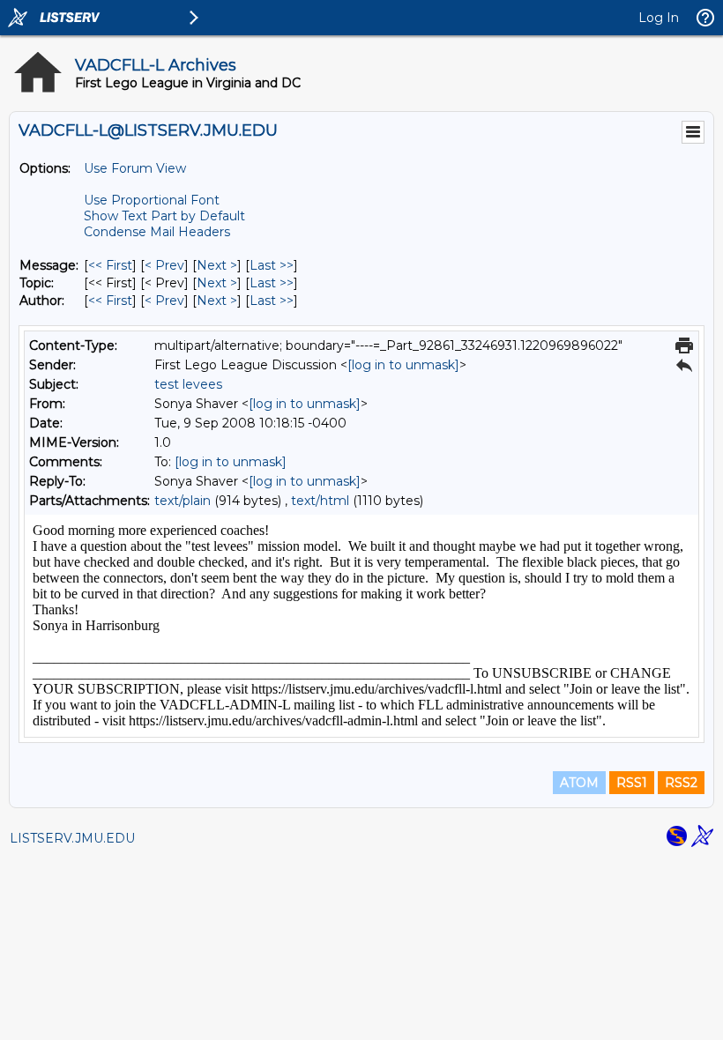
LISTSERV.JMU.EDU (72, 838)
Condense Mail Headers (157, 232)
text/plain (182, 501)
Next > (217, 265)
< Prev (164, 265)
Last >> (272, 265)
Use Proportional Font (152, 200)
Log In (658, 18)
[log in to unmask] (403, 365)
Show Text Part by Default (164, 216)
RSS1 (631, 783)
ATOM (579, 783)
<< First (110, 265)
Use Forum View (135, 168)
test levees (188, 384)
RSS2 (681, 783)
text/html (320, 501)
